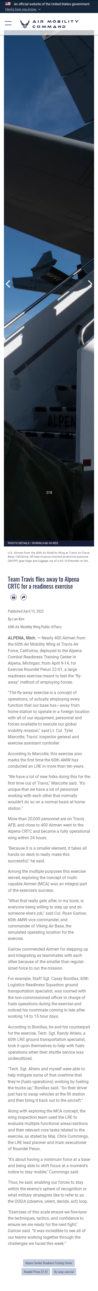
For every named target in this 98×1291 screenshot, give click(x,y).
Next (89, 283)
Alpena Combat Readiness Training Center (48, 1263)
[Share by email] (23, 597)
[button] (23, 9)
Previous (8, 283)
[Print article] (13, 597)
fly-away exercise (64, 1271)
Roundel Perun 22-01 (36, 1271)
